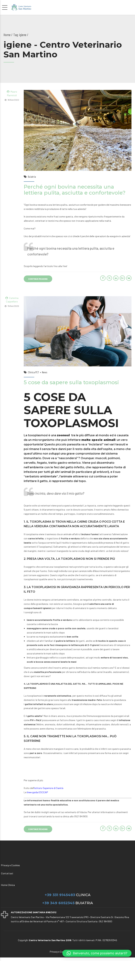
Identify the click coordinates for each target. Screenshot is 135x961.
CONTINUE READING (38, 279)
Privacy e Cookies (10, 865)
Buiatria (32, 176)
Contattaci (7, 873)
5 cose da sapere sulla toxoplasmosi (71, 382)
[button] (96, 953)
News (44, 372)
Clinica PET (33, 372)
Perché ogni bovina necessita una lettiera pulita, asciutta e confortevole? (75, 189)
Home (7, 35)
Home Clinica (8, 884)
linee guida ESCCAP (37, 792)
